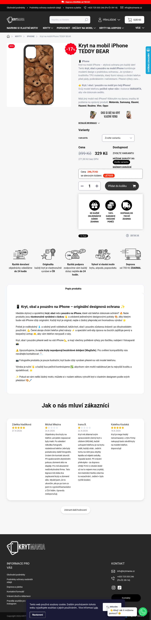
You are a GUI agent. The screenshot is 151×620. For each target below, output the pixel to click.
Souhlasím (112, 607)
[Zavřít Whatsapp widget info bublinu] (108, 607)
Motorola (114, 102)
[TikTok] (119, 587)
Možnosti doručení (122, 167)
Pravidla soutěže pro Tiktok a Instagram (20, 602)
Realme (92, 105)
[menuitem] (23, 28)
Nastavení (37, 614)
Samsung (125, 102)
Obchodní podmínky (16, 7)
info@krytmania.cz (126, 571)
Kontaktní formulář (15, 591)
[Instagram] (113, 587)
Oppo (105, 105)
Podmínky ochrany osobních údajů (45, 7)
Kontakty (126, 598)
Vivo (99, 105)
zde (96, 607)
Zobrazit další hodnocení (75, 510)
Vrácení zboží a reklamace (19, 596)
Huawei (82, 105)
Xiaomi (134, 102)
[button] (142, 611)
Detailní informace (87, 123)
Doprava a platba (73, 7)
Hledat (86, 20)
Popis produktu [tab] (73, 288)
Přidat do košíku (117, 185)
